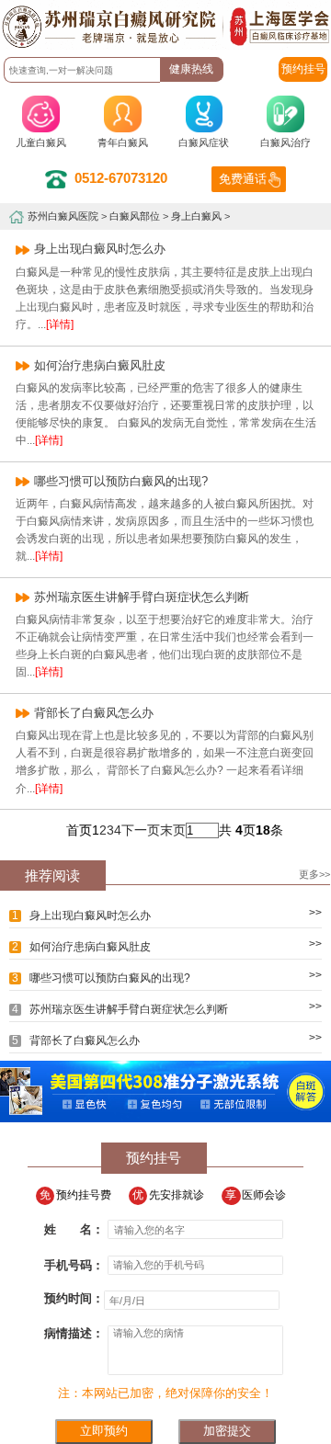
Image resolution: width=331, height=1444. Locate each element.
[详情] (60, 324)
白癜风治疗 (285, 142)
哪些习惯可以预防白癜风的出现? (121, 481)
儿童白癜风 (41, 142)
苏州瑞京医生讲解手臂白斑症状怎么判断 (141, 597)
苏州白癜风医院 (63, 216)
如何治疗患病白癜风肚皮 (100, 365)
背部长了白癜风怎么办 (94, 713)
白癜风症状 (203, 142)
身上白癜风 (196, 216)
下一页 (140, 830)
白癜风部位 (134, 216)
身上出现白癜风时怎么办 (100, 249)
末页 (173, 830)
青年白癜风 (122, 142)
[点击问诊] (165, 1117)
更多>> (314, 874)
